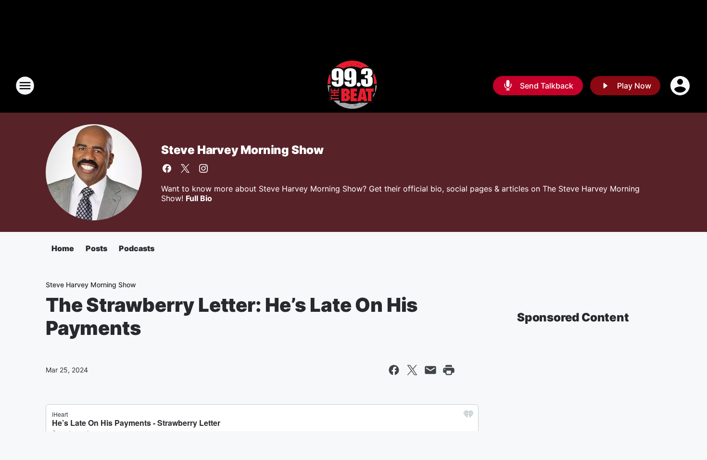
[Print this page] (448, 370)
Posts (96, 248)
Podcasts (136, 248)
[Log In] (681, 85)
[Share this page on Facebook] (394, 370)
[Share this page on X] (412, 370)
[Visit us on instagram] (203, 168)
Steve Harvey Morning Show (242, 150)
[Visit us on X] (185, 168)
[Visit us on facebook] (167, 168)
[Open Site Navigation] (25, 85)
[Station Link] (353, 86)
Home (62, 248)
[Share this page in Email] (430, 370)
